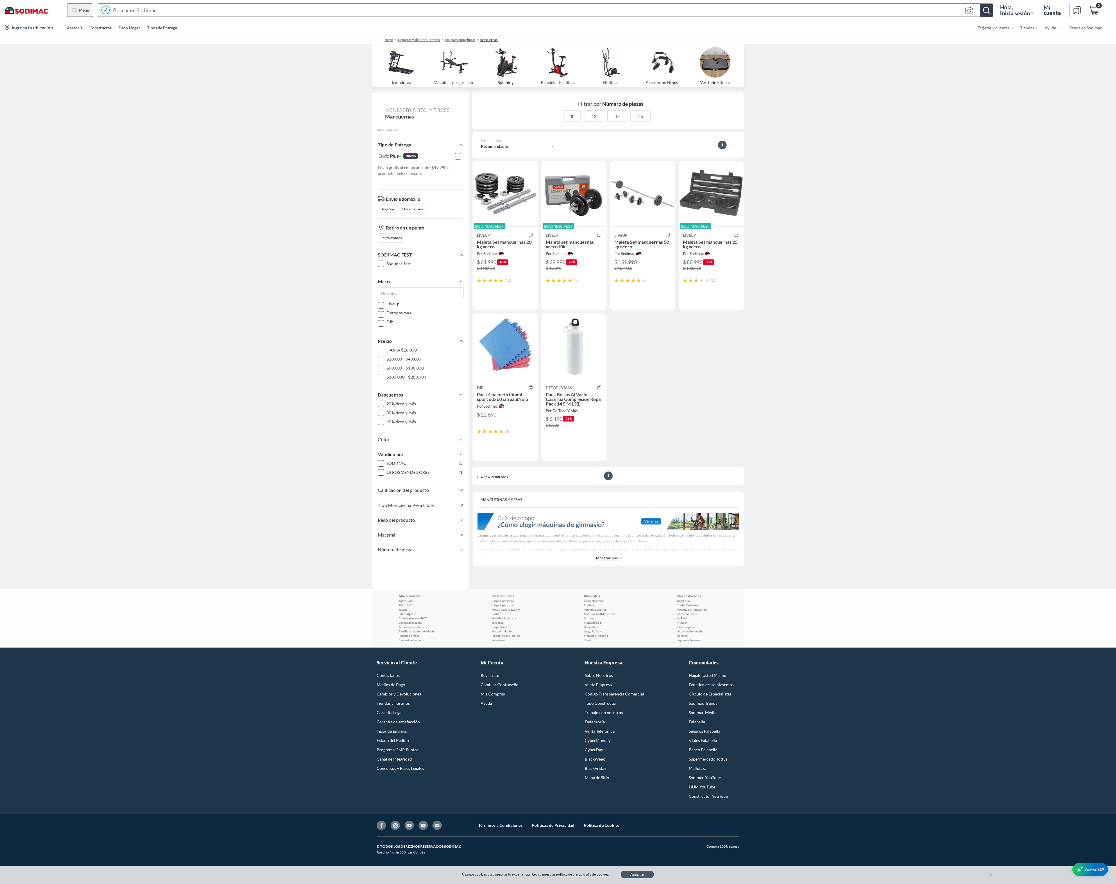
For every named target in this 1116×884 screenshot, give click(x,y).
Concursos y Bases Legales (400, 768)
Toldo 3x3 (405, 601)
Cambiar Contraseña (499, 684)
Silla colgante (407, 614)
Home (388, 40)
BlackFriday (595, 768)
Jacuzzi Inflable (501, 631)
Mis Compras (493, 693)
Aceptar (637, 874)
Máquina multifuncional (600, 614)
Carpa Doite (499, 627)
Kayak (588, 640)
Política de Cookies (602, 825)
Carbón (496, 614)
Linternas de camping (690, 631)
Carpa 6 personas (502, 601)
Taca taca (497, 622)
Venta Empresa (598, 684)
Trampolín (683, 601)
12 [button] (594, 116)
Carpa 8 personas (502, 605)
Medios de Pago (391, 684)
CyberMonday (598, 740)
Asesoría (75, 27)
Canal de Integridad (394, 758)
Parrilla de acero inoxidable (416, 631)
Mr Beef (681, 618)
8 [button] (572, 116)
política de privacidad (572, 874)
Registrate (490, 675)
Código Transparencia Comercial (614, 693)
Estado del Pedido (393, 740)
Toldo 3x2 (405, 605)
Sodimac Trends (703, 703)
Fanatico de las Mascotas (711, 684)
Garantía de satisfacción (398, 721)
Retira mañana (391, 238)
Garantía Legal (390, 712)
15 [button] (617, 116)
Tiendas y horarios (393, 703)
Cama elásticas (593, 601)
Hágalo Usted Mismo (707, 675)
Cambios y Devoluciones (399, 693)
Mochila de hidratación (692, 609)
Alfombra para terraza (413, 627)
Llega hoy (387, 209)
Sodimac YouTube (705, 777)
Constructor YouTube (708, 796)
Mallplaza (697, 768)
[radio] (479, 280)
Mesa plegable (686, 627)
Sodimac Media (702, 712)
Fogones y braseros (689, 640)
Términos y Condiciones (500, 825)
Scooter (589, 618)
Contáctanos (388, 675)
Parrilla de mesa (409, 635)
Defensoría (595, 721)
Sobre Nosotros (599, 675)
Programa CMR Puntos (398, 749)
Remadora (498, 640)
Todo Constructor (601, 703)
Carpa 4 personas (410, 640)
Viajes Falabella (703, 740)
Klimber (682, 622)
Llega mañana (412, 209)
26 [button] (640, 116)
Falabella (697, 721)
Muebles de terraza (503, 618)
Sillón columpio (687, 614)
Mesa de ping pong (596, 635)
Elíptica (589, 605)
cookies (603, 874)
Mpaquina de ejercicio (506, 635)
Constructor (101, 27)
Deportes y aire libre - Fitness (419, 40)
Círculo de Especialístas (710, 693)
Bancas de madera (410, 622)
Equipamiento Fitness (460, 40)
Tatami (403, 609)
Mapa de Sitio (597, 777)
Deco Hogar (129, 27)
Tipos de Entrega (162, 27)
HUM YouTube (702, 786)
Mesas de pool (593, 622)
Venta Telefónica (600, 731)
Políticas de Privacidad (553, 825)
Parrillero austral (595, 609)
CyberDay (594, 749)
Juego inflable (593, 631)
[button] (545, 10)
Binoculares (591, 627)
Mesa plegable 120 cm (505, 609)
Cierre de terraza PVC (413, 618)
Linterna (682, 635)
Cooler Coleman (687, 605)
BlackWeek (595, 758)
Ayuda (486, 703)
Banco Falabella (703, 749)
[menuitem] (992, 27)
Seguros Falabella (704, 731)
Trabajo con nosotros (604, 712)
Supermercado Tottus (708, 758)
